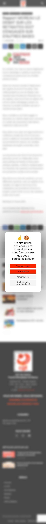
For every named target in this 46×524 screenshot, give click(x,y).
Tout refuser (23, 271)
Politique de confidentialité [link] (23, 283)
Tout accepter (23, 266)
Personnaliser (22, 277)
